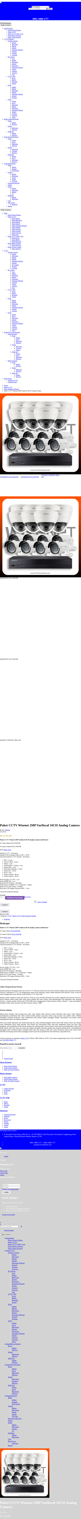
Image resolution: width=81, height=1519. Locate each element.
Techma (14, 1267)
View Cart (3, 1171)
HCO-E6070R (16, 934)
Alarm (10, 185)
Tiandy (6, 1107)
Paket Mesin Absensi (15, 1246)
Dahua (14, 1255)
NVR (5, 1094)
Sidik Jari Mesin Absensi (11, 1081)
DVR (5, 1092)
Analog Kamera (9, 1088)
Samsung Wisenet (18, 1263)
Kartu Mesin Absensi (10, 1077)
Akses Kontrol (6, 1062)
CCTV (9, 916)
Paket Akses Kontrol (15, 1248)
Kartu (10, 1346)
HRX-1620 (7, 850)
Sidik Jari (11, 1358)
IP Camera (11, 1271)
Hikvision (15, 1257)
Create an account (8, 1215)
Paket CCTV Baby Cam (16, 1244)
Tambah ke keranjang (15, 898)
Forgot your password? (10, 1189)
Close (2, 1175)
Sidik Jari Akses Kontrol (11, 1070)
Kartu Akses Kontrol (10, 1066)
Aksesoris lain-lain (10, 1114)
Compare (5, 905)
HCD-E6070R (15, 931)
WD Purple (16, 1404)
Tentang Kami (8, 1058)
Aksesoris (4, 1111)
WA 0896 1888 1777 (9, 1040)
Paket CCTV (8, 387)
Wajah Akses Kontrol (10, 1068)
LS (13, 1431)
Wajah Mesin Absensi (10, 1079)
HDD (9, 165)
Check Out (4, 1173)
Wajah (10, 1352)
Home (6, 385)
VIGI (14, 1342)
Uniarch (15, 1288)
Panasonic (15, 1282)
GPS (9, 201)
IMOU (6, 1103)
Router (6, 1121)
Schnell (14, 1265)
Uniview (15, 1269)
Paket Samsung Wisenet (11, 389)
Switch (6, 1125)
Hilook (14, 1259)
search (50, 9)
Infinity (14, 1261)
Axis (13, 1273)
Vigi (13, 1292)
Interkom (7, 1116)
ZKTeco (15, 1350)
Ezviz (6, 1101)
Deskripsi (7, 919)
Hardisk (6, 1123)
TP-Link (15, 1416)
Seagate (14, 1402)
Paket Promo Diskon (15, 1240)
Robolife (6, 1105)
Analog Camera (13, 1253)
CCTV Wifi (4, 1098)
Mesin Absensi (5, 1074)
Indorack (15, 1443)
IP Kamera (7, 1090)
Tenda (14, 1412)
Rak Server (11, 203)
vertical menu (9, 1230)
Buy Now (27, 897)
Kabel (10, 187)
